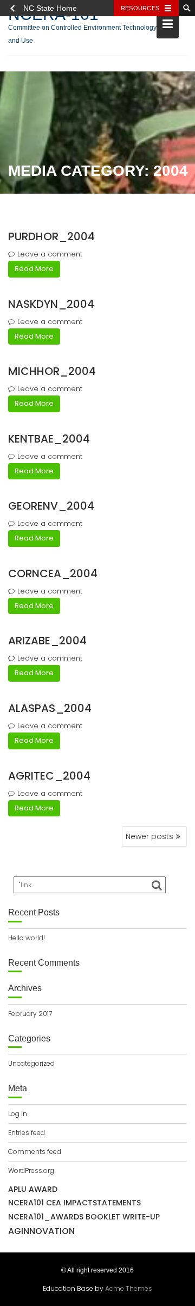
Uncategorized (31, 1063)
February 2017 (30, 1013)
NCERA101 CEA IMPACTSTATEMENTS (74, 1202)
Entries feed (26, 1132)
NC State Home (50, 8)
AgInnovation (41, 1231)
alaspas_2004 (50, 708)
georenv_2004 (51, 505)
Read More (34, 268)
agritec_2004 (49, 775)
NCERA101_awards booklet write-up (84, 1216)
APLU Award (32, 1189)
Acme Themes (128, 1288)
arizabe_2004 (47, 640)
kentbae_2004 (49, 438)
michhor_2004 (52, 371)
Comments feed (34, 1151)
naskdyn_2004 (51, 304)
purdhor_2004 (51, 236)
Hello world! (26, 937)
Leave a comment (49, 254)
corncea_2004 (53, 573)
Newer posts (149, 836)
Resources (140, 8)
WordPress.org (31, 1170)
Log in (17, 1113)
